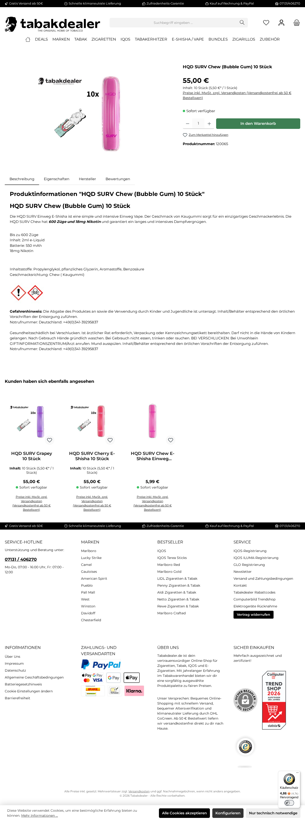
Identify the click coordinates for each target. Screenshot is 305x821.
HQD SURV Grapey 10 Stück (31, 456)
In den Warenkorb (258, 123)
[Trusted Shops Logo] (245, 751)
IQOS (161, 551)
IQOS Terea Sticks (172, 558)
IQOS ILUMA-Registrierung (256, 558)
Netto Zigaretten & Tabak (178, 599)
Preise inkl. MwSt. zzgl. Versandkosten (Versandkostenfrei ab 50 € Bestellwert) (237, 95)
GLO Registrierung (249, 565)
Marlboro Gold (169, 571)
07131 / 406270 (21, 559)
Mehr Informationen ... (39, 815)
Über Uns (12, 656)
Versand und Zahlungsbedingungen (263, 578)
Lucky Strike (91, 558)
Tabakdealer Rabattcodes (254, 592)
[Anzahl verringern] (188, 123)
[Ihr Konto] (281, 23)
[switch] (289, 803)
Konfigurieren (227, 813)
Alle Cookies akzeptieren (184, 813)
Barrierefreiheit (17, 698)
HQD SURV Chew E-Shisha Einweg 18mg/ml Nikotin (152, 456)
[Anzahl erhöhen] (209, 123)
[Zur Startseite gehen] (52, 23)
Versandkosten (139, 791)
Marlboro (88, 551)
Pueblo (87, 585)
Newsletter (243, 571)
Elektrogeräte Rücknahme (255, 606)
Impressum (14, 663)
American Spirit (94, 578)
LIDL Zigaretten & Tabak (177, 578)
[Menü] (297, 774)
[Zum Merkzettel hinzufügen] (49, 440)
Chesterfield (91, 620)
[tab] (22, 179)
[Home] (28, 39)
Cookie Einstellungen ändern (29, 691)
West (85, 599)
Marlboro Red (168, 565)
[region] (89, 113)
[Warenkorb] (295, 23)
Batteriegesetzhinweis (23, 684)
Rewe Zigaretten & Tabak (178, 606)
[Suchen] (242, 22)
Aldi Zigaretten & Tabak (176, 592)
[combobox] (173, 22)
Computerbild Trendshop (254, 599)
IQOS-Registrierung (250, 551)
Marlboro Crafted (171, 613)
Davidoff (88, 613)
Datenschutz (15, 670)
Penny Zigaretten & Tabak (178, 585)
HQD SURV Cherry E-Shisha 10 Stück (92, 456)
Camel (86, 565)
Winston (88, 606)
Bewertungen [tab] (118, 179)
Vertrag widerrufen (253, 614)
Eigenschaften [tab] (56, 179)
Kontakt (240, 585)
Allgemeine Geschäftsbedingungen (34, 677)
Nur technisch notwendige (273, 813)
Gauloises (89, 571)
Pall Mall (88, 592)
